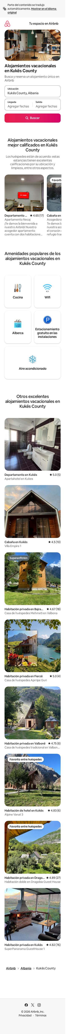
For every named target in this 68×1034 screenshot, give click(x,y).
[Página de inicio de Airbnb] (7, 24)
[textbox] (18, 106)
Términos (40, 1015)
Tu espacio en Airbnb (43, 24)
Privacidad (25, 1015)
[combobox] (33, 93)
